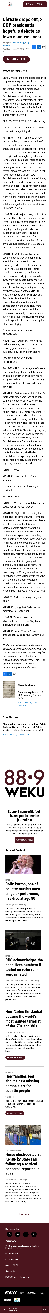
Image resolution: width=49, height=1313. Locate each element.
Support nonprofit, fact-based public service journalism (24, 816)
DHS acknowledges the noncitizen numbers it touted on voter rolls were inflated (24, 967)
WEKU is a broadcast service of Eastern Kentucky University (22, 1247)
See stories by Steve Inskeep (28, 704)
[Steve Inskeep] (9, 689)
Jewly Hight (9, 904)
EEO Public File (11, 1259)
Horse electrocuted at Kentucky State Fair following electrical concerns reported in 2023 (23, 1164)
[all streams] (45, 1309)
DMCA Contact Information (17, 1277)
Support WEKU (11, 1265)
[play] (4, 1309)
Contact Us (10, 1271)
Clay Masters (11, 717)
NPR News (9, 880)
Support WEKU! (36, 4)
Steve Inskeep (17, 42)
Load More (24, 1214)
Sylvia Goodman (11, 1180)
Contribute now (24, 839)
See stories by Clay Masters (17, 734)
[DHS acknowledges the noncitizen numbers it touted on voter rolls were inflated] (23, 940)
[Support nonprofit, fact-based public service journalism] (24, 784)
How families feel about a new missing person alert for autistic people (22, 1083)
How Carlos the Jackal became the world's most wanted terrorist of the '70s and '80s (23, 1018)
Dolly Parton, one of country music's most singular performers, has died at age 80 (22, 891)
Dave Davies (10, 1032)
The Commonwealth (13, 1150)
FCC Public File (11, 1254)
